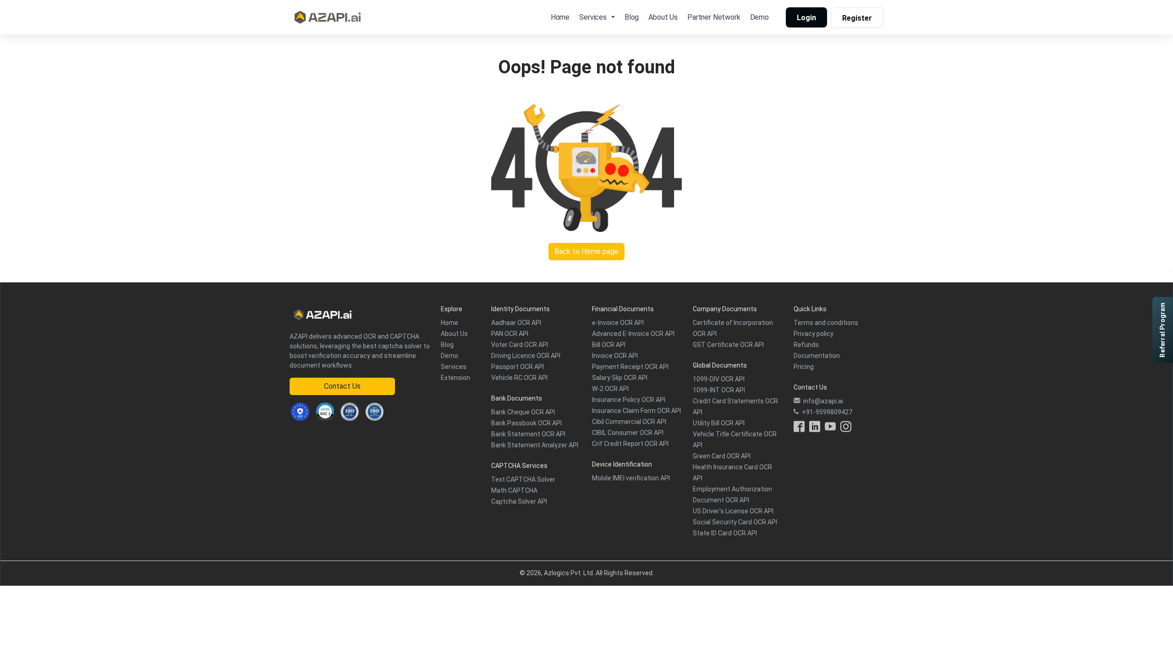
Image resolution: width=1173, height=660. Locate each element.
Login (806, 17)
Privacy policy (813, 333)
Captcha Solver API (519, 501)
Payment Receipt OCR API (630, 366)
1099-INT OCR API (719, 390)
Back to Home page (586, 251)
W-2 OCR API (610, 388)
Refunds (806, 344)
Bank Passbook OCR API (526, 423)
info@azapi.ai (823, 401)
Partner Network (713, 17)
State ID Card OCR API (725, 533)
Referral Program (1162, 330)
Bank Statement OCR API (528, 434)
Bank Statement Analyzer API (534, 445)
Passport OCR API (517, 366)
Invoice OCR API (615, 355)
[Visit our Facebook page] (799, 428)
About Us (663, 17)
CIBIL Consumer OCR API (627, 432)
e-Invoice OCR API (618, 322)
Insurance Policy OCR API (628, 399)
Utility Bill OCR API (719, 423)
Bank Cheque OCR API (523, 412)
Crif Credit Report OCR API (630, 443)
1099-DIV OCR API (719, 379)
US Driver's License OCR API (733, 511)
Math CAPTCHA (514, 490)
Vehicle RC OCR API (519, 377)
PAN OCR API (509, 333)
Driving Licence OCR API (525, 355)
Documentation (817, 355)
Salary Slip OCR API (619, 377)
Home (560, 17)
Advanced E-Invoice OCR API (633, 333)
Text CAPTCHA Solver (523, 479)
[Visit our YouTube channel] (830, 428)
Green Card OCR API (722, 456)
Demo (759, 17)
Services (453, 366)
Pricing (804, 366)
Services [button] (593, 17)
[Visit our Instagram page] (845, 428)
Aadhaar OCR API (516, 322)
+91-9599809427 (827, 412)
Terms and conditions (826, 322)
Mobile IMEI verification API (631, 478)
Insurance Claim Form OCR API (636, 410)
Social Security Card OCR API (735, 522)
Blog (632, 17)
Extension (455, 377)
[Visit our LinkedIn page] (814, 428)
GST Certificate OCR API (728, 344)
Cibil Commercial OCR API (629, 421)
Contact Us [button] (342, 386)
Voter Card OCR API (519, 344)
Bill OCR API (608, 344)
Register (857, 18)
